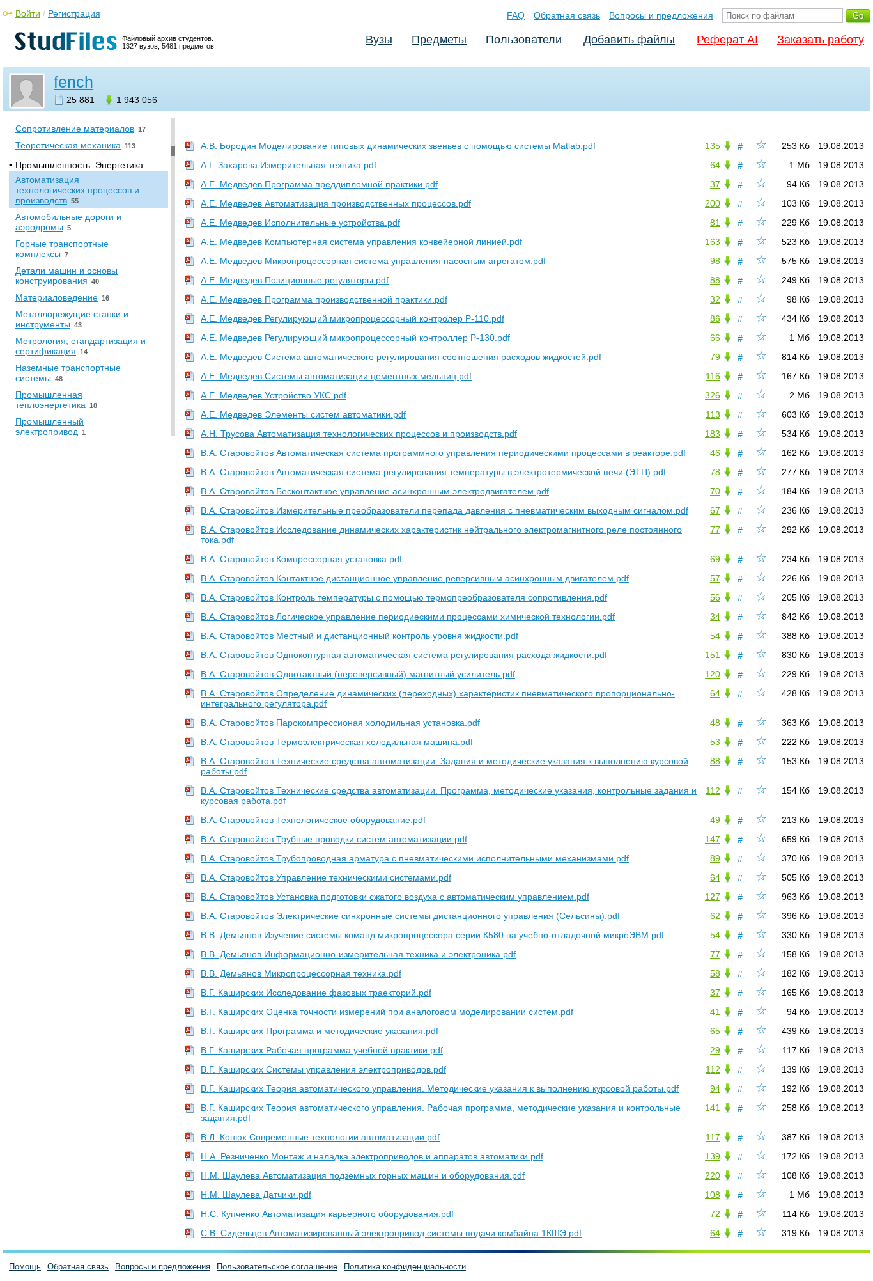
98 (715, 261)
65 (715, 1031)
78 (715, 472)
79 (715, 357)
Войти (27, 13)
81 (715, 222)
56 (715, 597)
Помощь (25, 1266)
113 (713, 414)
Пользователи (524, 39)
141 (712, 1108)
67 (715, 510)
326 (712, 395)
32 (715, 299)
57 (715, 578)
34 (715, 616)
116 (713, 376)
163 (712, 242)
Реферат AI (727, 39)
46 (715, 453)
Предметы (439, 39)
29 (715, 1050)
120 (712, 674)
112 (713, 790)
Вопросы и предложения (661, 15)
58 (715, 973)
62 (715, 916)
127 (712, 897)
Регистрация (74, 13)
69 (715, 559)
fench (73, 82)
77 (715, 529)
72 (715, 1214)
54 (715, 636)
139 (712, 1156)
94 (715, 1088)
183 (712, 433)
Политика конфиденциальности (405, 1266)
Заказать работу (820, 39)
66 (715, 338)
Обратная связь (567, 15)
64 (715, 165)
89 (715, 858)
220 (712, 1175)
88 (715, 280)
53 (715, 742)
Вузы (379, 39)
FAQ (516, 15)
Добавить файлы (629, 39)
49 (715, 820)
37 (715, 184)
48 (715, 723)
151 (712, 655)
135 (712, 146)
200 (712, 203)
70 (715, 491)
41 (715, 1012)
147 (712, 839)
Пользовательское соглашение (277, 1266)
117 (713, 1137)
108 (712, 1195)
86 (715, 318)
